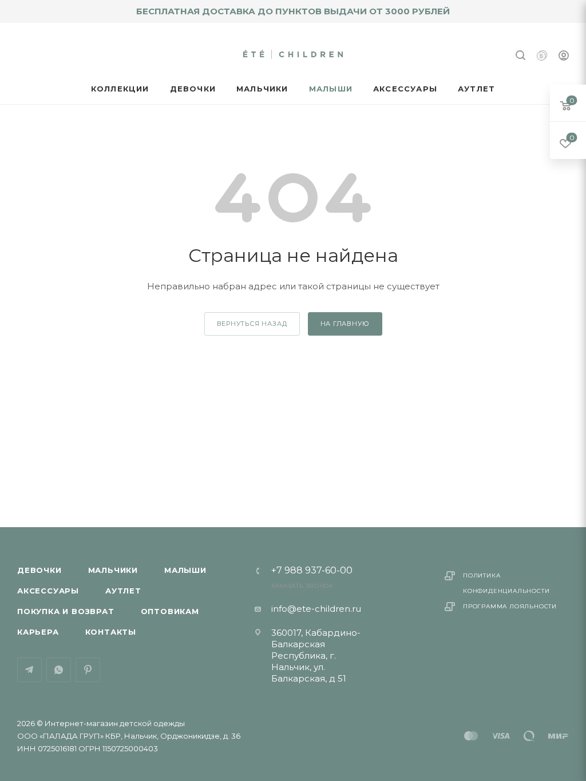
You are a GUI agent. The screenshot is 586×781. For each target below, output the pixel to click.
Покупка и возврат (65, 611)
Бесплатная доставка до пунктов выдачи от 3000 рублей (293, 11)
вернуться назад (252, 324)
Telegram (29, 670)
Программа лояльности (510, 606)
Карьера (38, 631)
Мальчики (113, 570)
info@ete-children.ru (316, 608)
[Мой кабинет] (564, 57)
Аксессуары (48, 590)
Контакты (110, 631)
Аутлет (123, 590)
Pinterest (88, 670)
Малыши (185, 570)
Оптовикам (170, 611)
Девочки (39, 570)
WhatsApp (58, 670)
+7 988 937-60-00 (312, 570)
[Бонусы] (542, 57)
